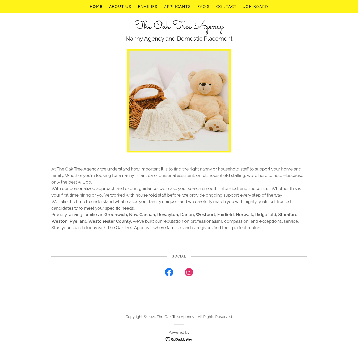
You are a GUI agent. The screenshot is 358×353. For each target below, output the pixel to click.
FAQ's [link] (203, 6)
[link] (179, 27)
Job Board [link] (255, 6)
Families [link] (147, 6)
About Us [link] (120, 6)
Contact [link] (226, 6)
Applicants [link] (177, 6)
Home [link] (96, 6)
